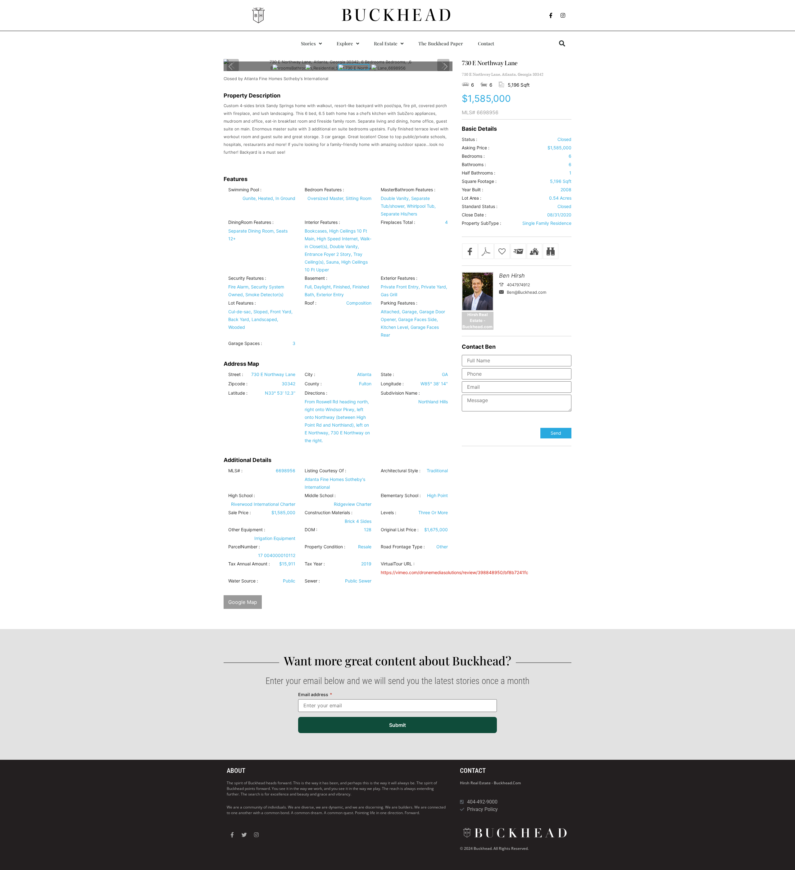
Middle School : (320, 495)
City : (310, 374)
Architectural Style (399, 471)
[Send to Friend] (518, 251)
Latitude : (238, 393)
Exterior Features (398, 278)
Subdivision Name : (400, 393)
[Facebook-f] (551, 15)
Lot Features (240, 303)
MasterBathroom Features (407, 190)
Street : (235, 374)
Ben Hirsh (512, 275)
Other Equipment (245, 530)
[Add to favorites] (502, 251)
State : (387, 374)
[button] (562, 43)
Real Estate (386, 43)
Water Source (242, 581)
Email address (315, 694)
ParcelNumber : (244, 547)
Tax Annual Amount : (249, 564)
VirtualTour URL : (398, 564)
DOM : (311, 530)
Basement (315, 278)
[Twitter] (244, 835)
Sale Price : (239, 512)
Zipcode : (238, 384)
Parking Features (398, 303)
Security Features (246, 278)
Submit (397, 725)
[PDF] (486, 251)
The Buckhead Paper (440, 43)
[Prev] (231, 66)
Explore (345, 43)
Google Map (242, 602)
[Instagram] (563, 15)
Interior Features (321, 222)
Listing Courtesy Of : (325, 471)
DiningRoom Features (249, 222)
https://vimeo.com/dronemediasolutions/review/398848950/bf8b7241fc (454, 572)
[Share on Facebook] (469, 251)
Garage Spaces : (245, 343)
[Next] (445, 66)
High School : (241, 495)
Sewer (311, 581)
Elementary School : (401, 495)
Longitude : (392, 384)
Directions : (316, 393)
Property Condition (324, 547)
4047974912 (518, 284)
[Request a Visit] (534, 251)
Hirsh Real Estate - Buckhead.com (490, 783)
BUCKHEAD (398, 15)
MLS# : (235, 471)
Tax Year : (315, 564)
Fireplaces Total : (398, 222)
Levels (387, 512)
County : (313, 384)
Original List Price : (400, 530)
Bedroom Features (323, 190)
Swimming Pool (243, 190)
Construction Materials (327, 512)
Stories (308, 43)
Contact (486, 43)
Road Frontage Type (401, 547)
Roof (309, 303)
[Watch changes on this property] (550, 251)
